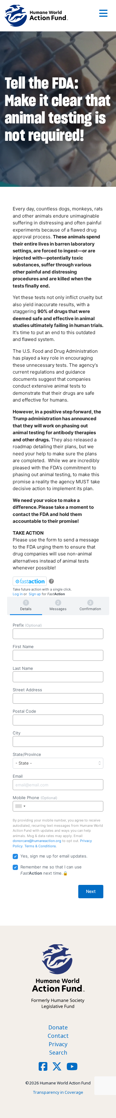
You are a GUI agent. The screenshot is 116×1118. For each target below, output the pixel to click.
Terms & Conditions (40, 846)
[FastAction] (30, 581)
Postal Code (24, 711)
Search (58, 1052)
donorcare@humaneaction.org (37, 841)
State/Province (27, 754)
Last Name (23, 668)
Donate (58, 1027)
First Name (23, 646)
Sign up (35, 594)
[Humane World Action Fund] (36, 16)
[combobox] (20, 806)
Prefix (27, 625)
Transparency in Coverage (58, 1092)
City (16, 732)
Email (18, 776)
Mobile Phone (35, 797)
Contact (58, 1035)
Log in (18, 594)
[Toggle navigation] (103, 15)
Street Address (27, 689)
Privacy (58, 1044)
